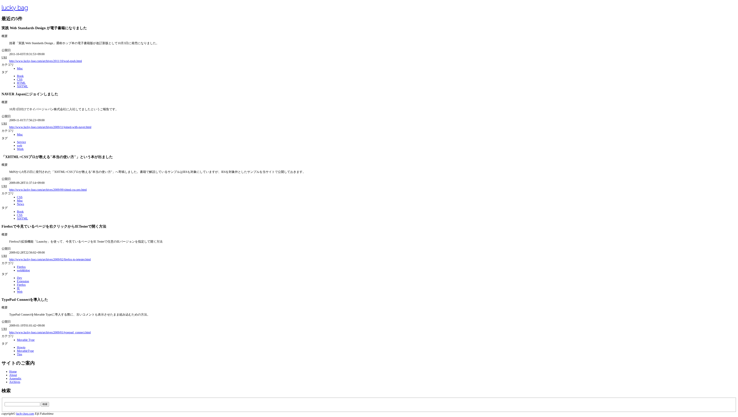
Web (19, 291)
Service (21, 142)
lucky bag (15, 7)
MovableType (25, 350)
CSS (19, 79)
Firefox (21, 267)
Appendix (15, 378)
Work (20, 149)
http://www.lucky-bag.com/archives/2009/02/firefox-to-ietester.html (50, 259)
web (19, 145)
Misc (20, 68)
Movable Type (26, 340)
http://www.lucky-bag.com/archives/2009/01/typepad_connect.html (50, 332)
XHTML (22, 86)
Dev (19, 277)
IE (18, 288)
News (20, 204)
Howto (21, 347)
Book (20, 76)
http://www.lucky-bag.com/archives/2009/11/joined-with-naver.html (50, 127)
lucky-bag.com (25, 413)
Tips (19, 354)
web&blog (23, 270)
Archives (14, 382)
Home (13, 371)
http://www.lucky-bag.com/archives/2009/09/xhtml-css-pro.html (48, 189)
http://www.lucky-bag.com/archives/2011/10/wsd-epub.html (45, 61)
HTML (21, 83)
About (13, 375)
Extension (23, 281)
